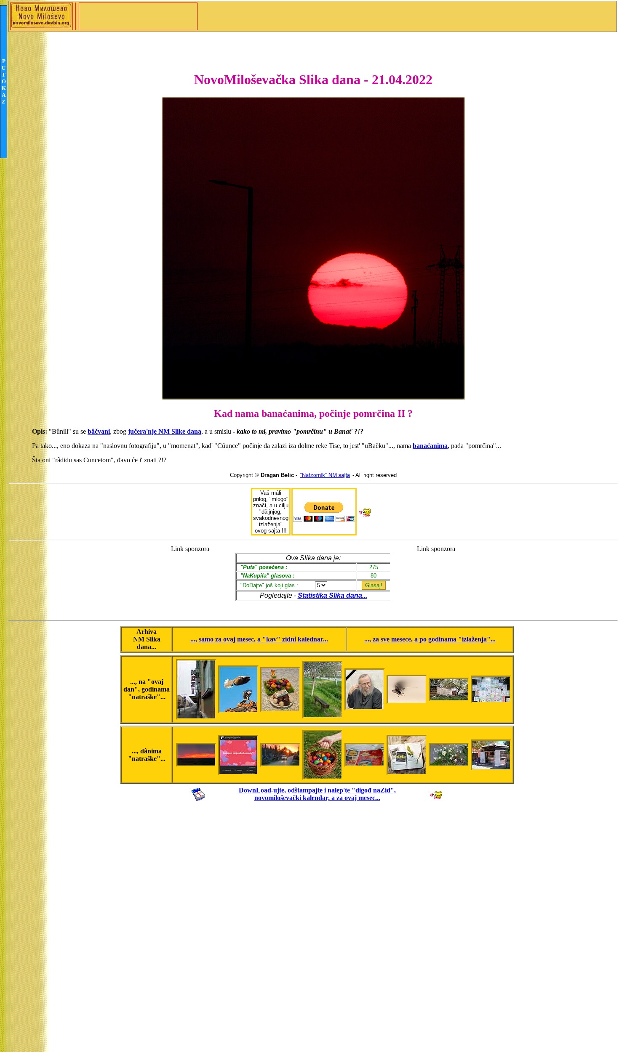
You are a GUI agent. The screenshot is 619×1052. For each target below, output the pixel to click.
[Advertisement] (190, 579)
